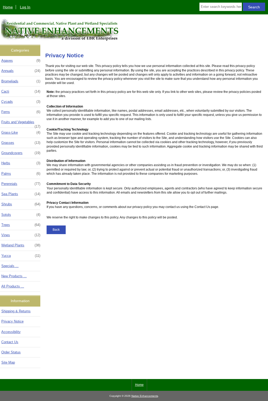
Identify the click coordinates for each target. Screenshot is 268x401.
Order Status (11, 352)
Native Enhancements (144, 395)
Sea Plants (20, 194)
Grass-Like (20, 132)
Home (8, 7)
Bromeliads (20, 81)
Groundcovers (20, 153)
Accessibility (11, 332)
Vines (20, 235)
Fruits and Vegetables (20, 123)
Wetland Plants (20, 245)
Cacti (20, 91)
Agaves (20, 61)
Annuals (20, 71)
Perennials (20, 184)
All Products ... (12, 286)
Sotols (20, 215)
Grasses (20, 143)
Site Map (8, 362)
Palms (20, 174)
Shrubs (20, 204)
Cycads (20, 102)
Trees (20, 225)
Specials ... (10, 266)
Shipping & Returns (16, 311)
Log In (25, 7)
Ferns (20, 112)
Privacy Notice (12, 321)
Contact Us (9, 342)
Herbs (20, 163)
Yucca (20, 256)
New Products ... (14, 276)
